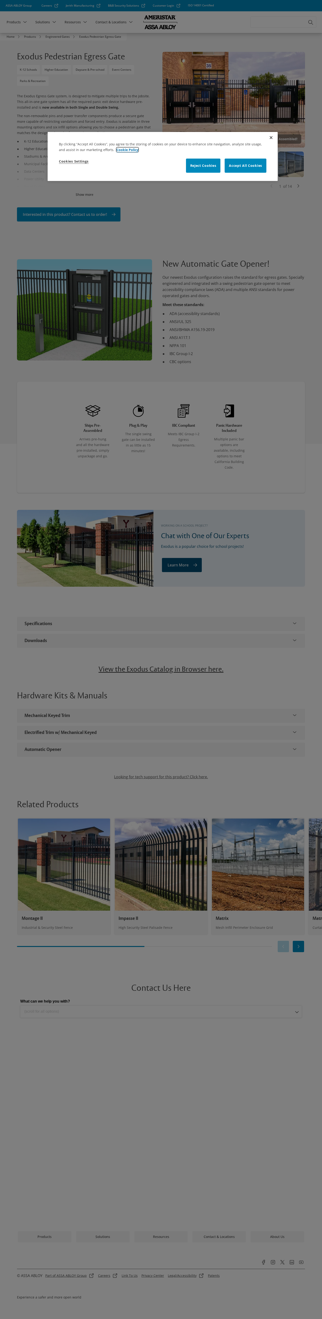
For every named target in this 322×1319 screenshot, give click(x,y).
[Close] (271, 137)
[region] (163, 156)
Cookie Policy (127, 149)
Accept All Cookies (245, 165)
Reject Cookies (203, 165)
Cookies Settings (74, 161)
